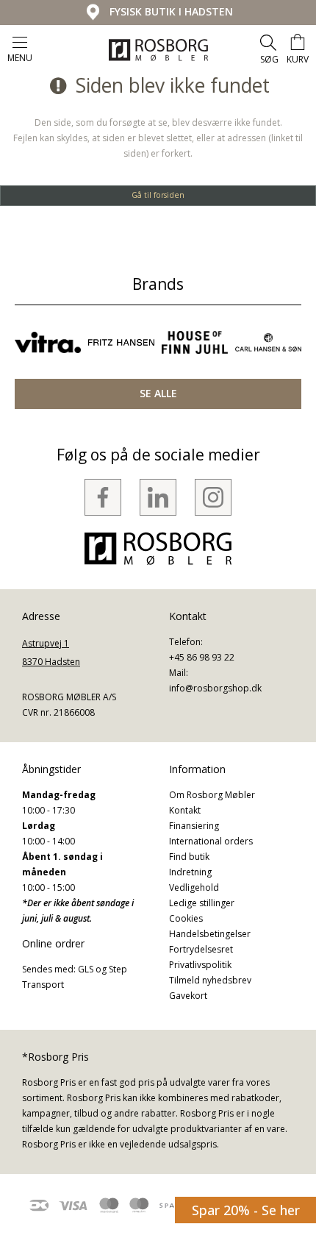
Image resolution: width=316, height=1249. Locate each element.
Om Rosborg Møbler (212, 795)
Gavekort (188, 995)
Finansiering (194, 825)
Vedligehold (194, 887)
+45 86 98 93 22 (201, 657)
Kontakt (185, 810)
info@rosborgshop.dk (215, 688)
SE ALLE (158, 393)
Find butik (189, 856)
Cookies (186, 918)
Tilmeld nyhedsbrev (210, 980)
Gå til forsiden (158, 195)
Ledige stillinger (201, 903)
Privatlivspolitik (200, 964)
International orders (211, 841)
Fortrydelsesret (201, 949)
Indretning (190, 872)
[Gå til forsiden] (158, 50)
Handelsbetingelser (210, 934)
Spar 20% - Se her (246, 1210)
